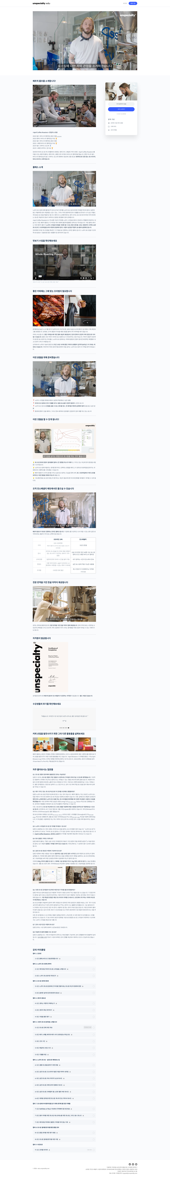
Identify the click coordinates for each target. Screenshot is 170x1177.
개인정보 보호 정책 (117, 1167)
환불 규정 (124, 1167)
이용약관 (109, 1167)
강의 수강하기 (121, 109)
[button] (60, 727)
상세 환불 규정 (42, 937)
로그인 (125, 3)
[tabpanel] (64, 512)
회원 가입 (133, 3)
